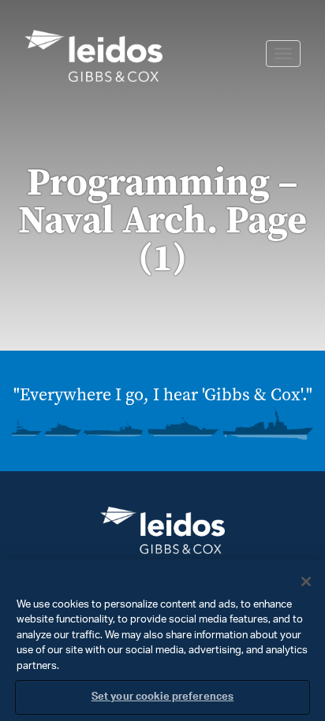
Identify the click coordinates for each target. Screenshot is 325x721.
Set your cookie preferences (163, 697)
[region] (162, 640)
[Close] (306, 581)
